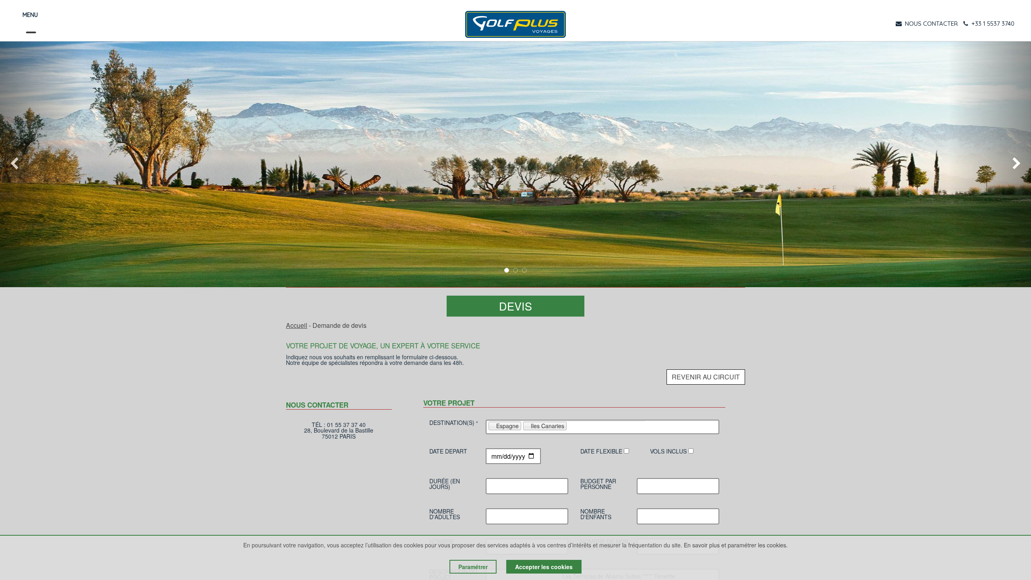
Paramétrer (473, 567)
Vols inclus (669, 451)
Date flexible (602, 451)
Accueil (296, 325)
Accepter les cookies (544, 567)
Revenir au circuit (706, 376)
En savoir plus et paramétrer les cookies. (736, 545)
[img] (41, 164)
